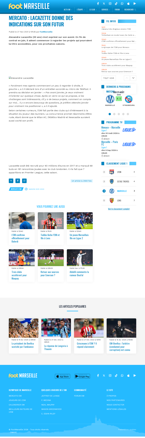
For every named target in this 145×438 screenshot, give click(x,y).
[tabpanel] (118, 100)
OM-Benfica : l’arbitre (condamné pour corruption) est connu (119, 347)
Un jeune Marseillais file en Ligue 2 (79, 236)
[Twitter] (104, 3)
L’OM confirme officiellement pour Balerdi (20, 238)
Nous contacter (115, 405)
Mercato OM (16, 188)
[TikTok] (116, 3)
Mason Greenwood (51, 409)
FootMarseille (46, 32)
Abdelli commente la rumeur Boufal (79, 273)
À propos (111, 396)
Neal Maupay (47, 405)
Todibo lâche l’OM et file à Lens (50, 236)
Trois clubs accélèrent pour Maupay (19, 275)
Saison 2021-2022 (36, 189)
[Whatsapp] (24, 181)
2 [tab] (114, 114)
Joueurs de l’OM (17, 400)
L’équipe (80, 9)
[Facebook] (98, 3)
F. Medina (46, 400)
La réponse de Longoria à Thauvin (56, 347)
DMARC (13, 432)
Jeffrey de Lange (50, 396)
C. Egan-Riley (48, 414)
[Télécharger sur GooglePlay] (134, 3)
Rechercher (129, 9)
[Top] (137, 431)
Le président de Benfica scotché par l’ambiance (23, 345)
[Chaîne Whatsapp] (122, 3)
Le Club (92, 9)
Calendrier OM (16, 405)
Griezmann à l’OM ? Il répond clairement (87, 345)
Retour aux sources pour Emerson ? (50, 273)
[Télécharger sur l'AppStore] (128, 3)
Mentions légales (116, 409)
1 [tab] (110, 114)
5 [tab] (128, 114)
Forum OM (79, 396)
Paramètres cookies (127, 430)
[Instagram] (110, 3)
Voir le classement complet (119, 208)
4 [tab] (123, 114)
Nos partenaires (116, 400)
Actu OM (67, 9)
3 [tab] (119, 114)
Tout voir (108, 78)
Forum (117, 9)
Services (105, 9)
